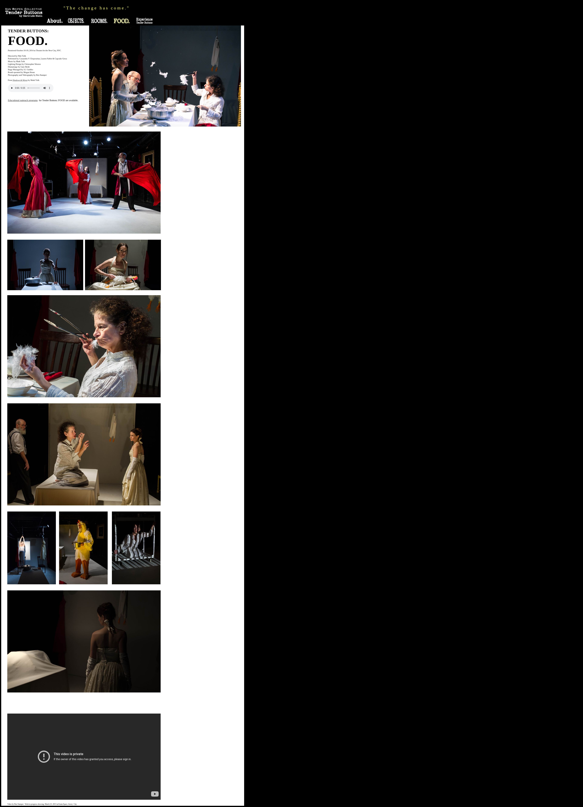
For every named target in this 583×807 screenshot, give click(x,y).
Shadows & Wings (20, 80)
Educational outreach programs (23, 100)
